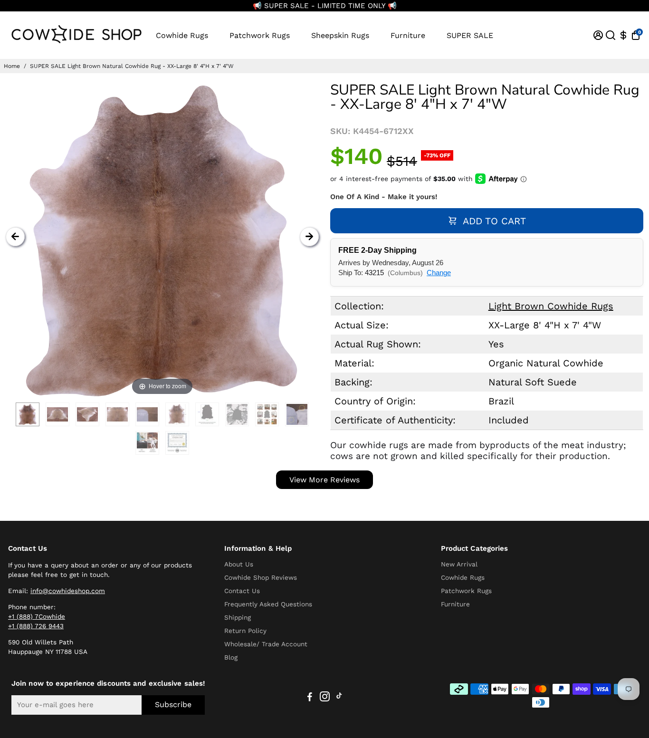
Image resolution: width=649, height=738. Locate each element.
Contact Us (242, 590)
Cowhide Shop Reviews (260, 577)
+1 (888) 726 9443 (36, 626)
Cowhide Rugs (182, 35)
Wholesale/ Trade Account (265, 644)
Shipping (237, 617)
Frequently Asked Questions (268, 604)
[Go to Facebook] (310, 698)
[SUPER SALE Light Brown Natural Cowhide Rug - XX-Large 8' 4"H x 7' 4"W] (27, 414)
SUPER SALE (470, 35)
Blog (231, 657)
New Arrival (459, 564)
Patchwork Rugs (259, 35)
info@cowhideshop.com (67, 590)
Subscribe (173, 704)
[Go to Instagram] (325, 698)
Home (12, 66)
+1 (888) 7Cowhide (36, 616)
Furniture (408, 35)
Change (439, 272)
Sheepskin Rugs (340, 35)
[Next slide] (309, 236)
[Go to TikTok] (339, 698)
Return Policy (245, 630)
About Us (238, 564)
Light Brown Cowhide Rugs (550, 306)
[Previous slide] (15, 236)
